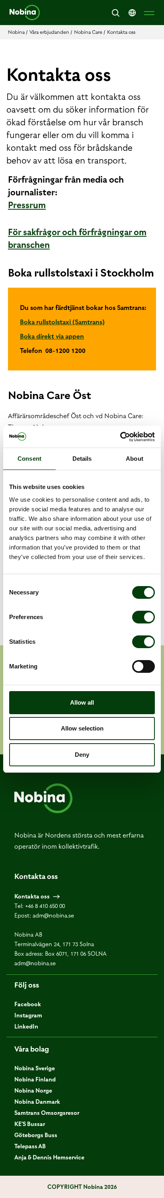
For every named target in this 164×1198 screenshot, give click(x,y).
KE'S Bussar (29, 1124)
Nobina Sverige (34, 1068)
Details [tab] (82, 458)
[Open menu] (149, 12)
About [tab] (134, 458)
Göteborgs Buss (35, 1135)
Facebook (27, 1004)
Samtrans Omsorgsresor (46, 1113)
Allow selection (82, 728)
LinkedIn (26, 1026)
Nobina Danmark (37, 1102)
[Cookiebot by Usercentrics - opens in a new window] (120, 437)
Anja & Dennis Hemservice (49, 1157)
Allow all (82, 702)
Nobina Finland (35, 1079)
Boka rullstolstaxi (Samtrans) (62, 322)
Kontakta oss (32, 896)
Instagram (28, 1015)
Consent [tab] (29, 458)
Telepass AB (30, 1146)
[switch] (143, 617)
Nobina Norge (33, 1091)
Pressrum (27, 205)
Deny (82, 754)
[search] (115, 12)
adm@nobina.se (53, 915)
